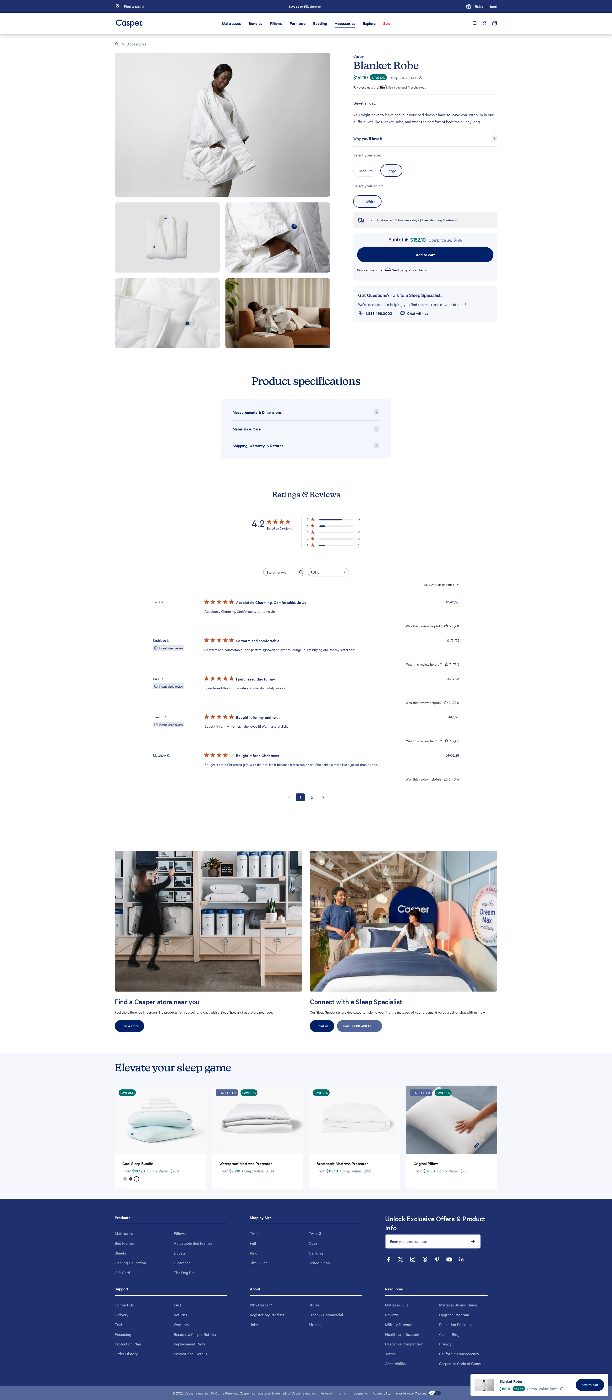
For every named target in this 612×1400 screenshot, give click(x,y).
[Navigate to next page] (323, 797)
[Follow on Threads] (425, 1259)
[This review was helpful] (446, 626)
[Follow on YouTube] (449, 1259)
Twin (254, 1233)
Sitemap (315, 1324)
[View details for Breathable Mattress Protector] (354, 1120)
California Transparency (459, 1353)
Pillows (276, 23)
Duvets (180, 1252)
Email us (322, 1025)
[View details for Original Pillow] (451, 1120)
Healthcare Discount (402, 1334)
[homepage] (117, 44)
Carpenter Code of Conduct (462, 1363)
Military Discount (399, 1324)
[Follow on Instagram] (413, 1259)
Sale (386, 23)
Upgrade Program (454, 1314)
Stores (314, 1304)
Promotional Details (190, 1353)
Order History (126, 1353)
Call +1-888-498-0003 (359, 1025)
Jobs (254, 1324)
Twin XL (315, 1233)
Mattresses (231, 23)
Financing (123, 1334)
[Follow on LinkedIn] (461, 1259)
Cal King (316, 1252)
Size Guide (259, 1262)
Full (253, 1243)
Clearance (182, 1262)
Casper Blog (449, 1334)
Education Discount (455, 1324)
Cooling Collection (130, 1262)
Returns (180, 1314)
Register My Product (267, 1314)
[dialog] (539, 1385)
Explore (369, 23)
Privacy (445, 1343)
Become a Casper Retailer (195, 1334)
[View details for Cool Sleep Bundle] (160, 1120)
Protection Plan (128, 1343)
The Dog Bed (185, 1272)
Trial (118, 1324)
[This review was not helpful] (454, 626)
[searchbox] (279, 572)
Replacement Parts (189, 1343)
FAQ (177, 1304)
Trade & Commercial (326, 1314)
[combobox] (328, 572)
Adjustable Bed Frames (193, 1243)
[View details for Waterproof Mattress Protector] (257, 1120)
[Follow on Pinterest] (437, 1259)
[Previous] (252, 6)
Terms (390, 1353)
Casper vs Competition (404, 1343)
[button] (420, 77)
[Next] (358, 6)
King (253, 1252)
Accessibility (395, 1363)
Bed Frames (124, 1243)
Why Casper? (261, 1304)
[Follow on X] (400, 1259)
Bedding (320, 23)
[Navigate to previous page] (288, 797)
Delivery (121, 1314)
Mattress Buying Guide (458, 1304)
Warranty (181, 1324)
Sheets (120, 1252)
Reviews (392, 1314)
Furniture (298, 23)
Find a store (129, 1025)
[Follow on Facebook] (388, 1259)
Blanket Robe (510, 1381)
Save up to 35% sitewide (305, 6)
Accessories (345, 23)
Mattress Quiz (396, 1304)
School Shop (319, 1262)
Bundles (255, 23)
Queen (314, 1243)
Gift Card (122, 1272)
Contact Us (124, 1304)
